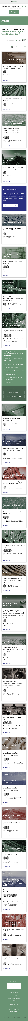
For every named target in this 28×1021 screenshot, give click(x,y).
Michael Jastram (10, 657)
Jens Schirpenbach (11, 236)
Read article (6, 80)
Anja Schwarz (15, 830)
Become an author (14, 1011)
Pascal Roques (10, 457)
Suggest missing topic (10, 205)
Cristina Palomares (11, 725)
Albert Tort (14, 585)
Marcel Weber (19, 520)
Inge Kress (9, 830)
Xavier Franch (17, 338)
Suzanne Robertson (11, 140)
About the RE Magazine (14, 998)
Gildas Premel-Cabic (11, 175)
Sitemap (4, 1017)
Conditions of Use (21, 1017)
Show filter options (11, 40)
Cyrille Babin (14, 303)
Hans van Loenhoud (16, 103)
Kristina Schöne (16, 269)
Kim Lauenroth (10, 693)
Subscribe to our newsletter (13, 396)
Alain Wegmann (15, 553)
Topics (15, 12)
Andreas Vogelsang (20, 901)
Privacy (13, 1017)
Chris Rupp (9, 269)
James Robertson (19, 140)
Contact (14, 1000)
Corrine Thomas (10, 762)
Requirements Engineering (14, 7)
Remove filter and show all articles (19, 46)
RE (14, 2)
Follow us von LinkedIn (13, 392)
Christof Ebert (15, 486)
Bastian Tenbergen (11, 901)
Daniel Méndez (10, 338)
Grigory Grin (14, 423)
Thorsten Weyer (6, 903)
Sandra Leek (10, 74)
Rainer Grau (14, 963)
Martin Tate (14, 934)
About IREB (14, 995)
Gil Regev (9, 553)
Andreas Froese (13, 903)
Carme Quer (18, 725)
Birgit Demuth (16, 861)
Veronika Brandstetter (12, 904)
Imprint (8, 1017)
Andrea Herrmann (11, 520)
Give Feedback (14, 1007)
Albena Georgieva (18, 762)
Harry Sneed (10, 623)
